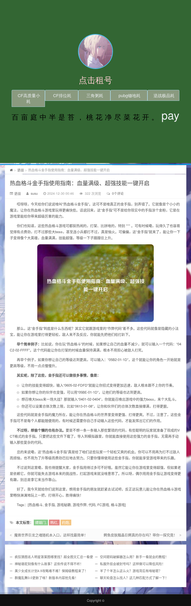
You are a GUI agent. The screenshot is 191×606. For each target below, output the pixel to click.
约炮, (66, 522)
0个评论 (118, 193)
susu (34, 193)
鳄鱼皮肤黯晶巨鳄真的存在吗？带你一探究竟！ (140, 534)
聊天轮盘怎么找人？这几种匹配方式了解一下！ (134, 577)
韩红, (54, 522)
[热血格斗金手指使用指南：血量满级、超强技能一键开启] (95, 283)
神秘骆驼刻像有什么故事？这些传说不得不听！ (49, 563)
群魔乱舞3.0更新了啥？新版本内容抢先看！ (46, 577)
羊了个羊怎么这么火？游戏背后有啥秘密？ (131, 570)
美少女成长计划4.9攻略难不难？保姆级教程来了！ (51, 570)
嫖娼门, (41, 522)
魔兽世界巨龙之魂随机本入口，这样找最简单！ (51, 534)
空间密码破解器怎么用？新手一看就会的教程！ (134, 556)
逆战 (20, 169)
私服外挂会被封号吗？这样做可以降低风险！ (132, 563)
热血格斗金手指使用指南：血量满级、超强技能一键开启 (80, 183)
